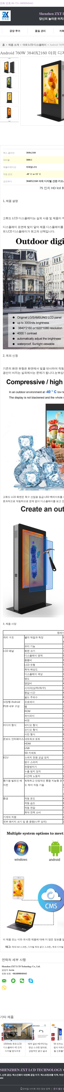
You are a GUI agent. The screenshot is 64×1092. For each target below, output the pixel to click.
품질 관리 (40, 31)
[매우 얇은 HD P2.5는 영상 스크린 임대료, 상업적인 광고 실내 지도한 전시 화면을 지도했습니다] (37, 1032)
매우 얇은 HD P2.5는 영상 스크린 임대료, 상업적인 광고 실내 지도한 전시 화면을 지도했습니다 (38, 1051)
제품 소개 (13, 44)
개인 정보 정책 (43, 1088)
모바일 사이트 (29, 1088)
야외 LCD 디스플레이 (34, 44)
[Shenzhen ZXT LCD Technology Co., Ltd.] (19, 15)
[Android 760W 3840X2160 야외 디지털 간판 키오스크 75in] (9, 67)
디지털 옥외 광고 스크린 (39, 947)
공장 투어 (15, 31)
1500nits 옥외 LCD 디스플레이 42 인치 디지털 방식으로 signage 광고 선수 (12, 1049)
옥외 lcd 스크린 (19, 947)
